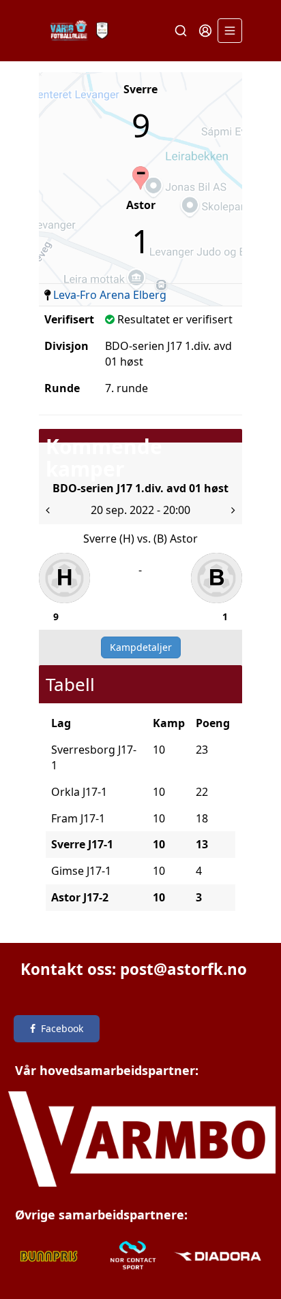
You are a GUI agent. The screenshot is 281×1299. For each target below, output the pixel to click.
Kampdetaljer (141, 647)
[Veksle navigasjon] (230, 30)
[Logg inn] (205, 30)
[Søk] (180, 30)
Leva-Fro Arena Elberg (109, 294)
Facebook (62, 1028)
